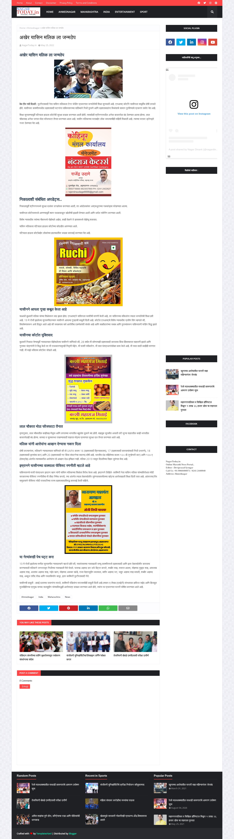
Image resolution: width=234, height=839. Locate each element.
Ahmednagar (33, 27)
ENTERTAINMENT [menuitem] (125, 11)
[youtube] (212, 42)
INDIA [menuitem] (106, 11)
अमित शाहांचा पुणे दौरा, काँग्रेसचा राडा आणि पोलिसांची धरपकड (56, 817)
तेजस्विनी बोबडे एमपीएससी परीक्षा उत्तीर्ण (131, 655)
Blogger (73, 833)
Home (20, 2)
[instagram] (210, 3)
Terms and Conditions (86, 2)
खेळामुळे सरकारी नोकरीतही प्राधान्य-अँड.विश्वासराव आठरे (123, 817)
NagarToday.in (29, 45)
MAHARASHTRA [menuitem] (89, 11)
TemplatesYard (44, 833)
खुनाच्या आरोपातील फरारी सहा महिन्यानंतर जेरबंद (194, 372)
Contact (38, 2)
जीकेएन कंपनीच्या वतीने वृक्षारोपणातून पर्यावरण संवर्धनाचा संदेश (40, 657)
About (29, 2)
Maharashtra (54, 596)
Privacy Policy (66, 2)
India (41, 596)
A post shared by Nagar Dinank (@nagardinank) (195, 149)
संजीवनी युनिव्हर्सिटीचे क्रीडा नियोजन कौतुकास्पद (122, 784)
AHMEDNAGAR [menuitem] (67, 11)
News (67, 596)
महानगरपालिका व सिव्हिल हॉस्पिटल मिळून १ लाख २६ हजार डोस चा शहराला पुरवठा (199, 406)
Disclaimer (51, 2)
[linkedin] (191, 42)
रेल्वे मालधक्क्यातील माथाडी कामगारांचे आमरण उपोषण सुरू (197, 388)
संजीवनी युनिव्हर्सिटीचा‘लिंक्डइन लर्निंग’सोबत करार (86, 657)
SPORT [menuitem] (143, 11)
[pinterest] (215, 3)
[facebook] (199, 3)
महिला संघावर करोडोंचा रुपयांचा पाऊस (117, 800)
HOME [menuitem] (49, 11)
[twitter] (205, 3)
